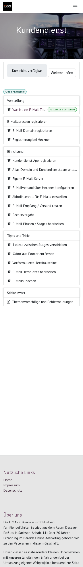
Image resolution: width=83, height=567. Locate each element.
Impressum (11, 485)
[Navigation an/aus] (75, 6)
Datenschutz (13, 490)
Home (7, 480)
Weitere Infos (62, 73)
